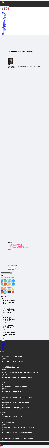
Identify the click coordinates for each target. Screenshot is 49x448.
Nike (2, 277)
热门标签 (3, 3)
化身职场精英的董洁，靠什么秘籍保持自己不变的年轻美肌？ (19, 247)
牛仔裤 (13, 288)
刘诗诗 (2, 279)
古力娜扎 (5, 280)
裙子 (7, 290)
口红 (2, 280)
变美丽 (3, 22)
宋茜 (2, 282)
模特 (7, 287)
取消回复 (9, 269)
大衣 (13, 280)
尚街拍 (7, 442)
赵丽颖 (12, 290)
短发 (2, 290)
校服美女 (3, 348)
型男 (8, 280)
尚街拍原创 (6, 282)
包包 (5, 279)
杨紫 (4, 287)
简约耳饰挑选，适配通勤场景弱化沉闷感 (16, 244)
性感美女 (12, 282)
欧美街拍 (10, 287)
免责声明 (3, 2)
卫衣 (8, 279)
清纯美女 (9, 288)
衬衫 (4, 290)
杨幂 (2, 287)
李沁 (13, 285)
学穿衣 (3, 18)
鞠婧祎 (2, 293)
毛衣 (6, 288)
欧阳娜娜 (2, 288)
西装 (9, 290)
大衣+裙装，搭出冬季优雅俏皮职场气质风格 (16, 246)
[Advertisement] (24, 42)
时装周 (2, 285)
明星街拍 (10, 285)
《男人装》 (4, 343)
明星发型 (6, 285)
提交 (12, 269)
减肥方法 (7, 277)
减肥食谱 (11, 277)
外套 (11, 280)
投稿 (3, 1)
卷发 (10, 279)
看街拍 (3, 13)
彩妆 (9, 282)
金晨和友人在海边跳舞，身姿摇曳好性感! (16, 245)
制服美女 (3, 346)
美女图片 (3, 344)
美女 (3, 27)
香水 (5, 293)
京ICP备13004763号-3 (4, 443)
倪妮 (4, 277)
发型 (12, 279)
